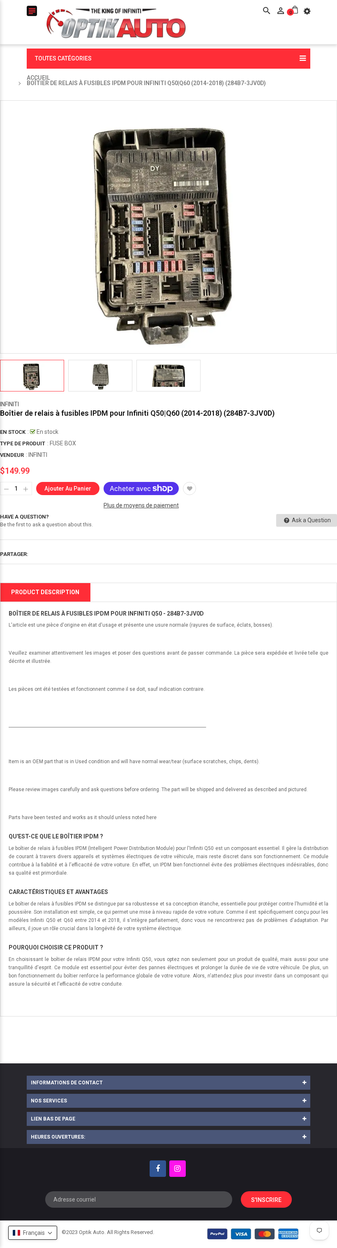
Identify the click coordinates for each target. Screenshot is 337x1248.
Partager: (14, 554)
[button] (33, 1232)
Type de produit (22, 443)
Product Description (45, 592)
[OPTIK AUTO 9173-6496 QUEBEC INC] (253, 1234)
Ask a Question (311, 520)
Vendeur (12, 455)
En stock (12, 432)
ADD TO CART (255, 1223)
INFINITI (9, 404)
